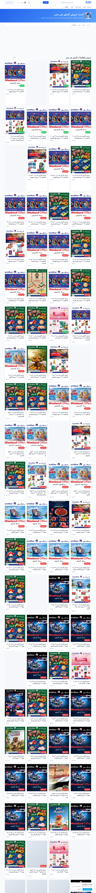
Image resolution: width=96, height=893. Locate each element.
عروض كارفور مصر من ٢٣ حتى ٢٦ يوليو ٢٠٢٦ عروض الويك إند (37, 531)
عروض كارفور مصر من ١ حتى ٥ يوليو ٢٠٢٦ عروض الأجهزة (82, 794)
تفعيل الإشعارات (87, 889)
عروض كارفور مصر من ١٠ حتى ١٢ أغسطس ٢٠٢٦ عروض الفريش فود (37, 336)
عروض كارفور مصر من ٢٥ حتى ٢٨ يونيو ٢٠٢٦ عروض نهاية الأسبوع (15, 833)
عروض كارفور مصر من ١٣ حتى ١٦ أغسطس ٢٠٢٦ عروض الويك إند (59, 260)
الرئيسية (89, 7)
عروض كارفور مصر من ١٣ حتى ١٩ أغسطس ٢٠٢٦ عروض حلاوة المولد (37, 299)
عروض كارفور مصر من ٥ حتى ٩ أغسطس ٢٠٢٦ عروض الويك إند (60, 413)
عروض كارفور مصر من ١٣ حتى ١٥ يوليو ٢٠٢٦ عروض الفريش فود (15, 645)
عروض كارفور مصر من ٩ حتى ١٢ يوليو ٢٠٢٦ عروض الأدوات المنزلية (81, 719)
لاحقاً (80, 889)
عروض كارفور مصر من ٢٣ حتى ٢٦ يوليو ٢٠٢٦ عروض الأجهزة (15, 531)
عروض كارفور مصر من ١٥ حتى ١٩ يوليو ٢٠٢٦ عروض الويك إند (37, 645)
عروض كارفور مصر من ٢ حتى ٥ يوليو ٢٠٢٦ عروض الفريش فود (38, 757)
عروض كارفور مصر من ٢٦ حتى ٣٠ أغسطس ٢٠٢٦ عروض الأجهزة (15, 90)
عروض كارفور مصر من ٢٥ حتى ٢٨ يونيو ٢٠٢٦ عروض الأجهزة (15, 794)
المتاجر (84, 7)
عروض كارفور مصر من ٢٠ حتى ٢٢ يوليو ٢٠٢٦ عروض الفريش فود (15, 568)
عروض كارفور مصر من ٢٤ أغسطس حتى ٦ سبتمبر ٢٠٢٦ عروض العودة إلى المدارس (16, 138)
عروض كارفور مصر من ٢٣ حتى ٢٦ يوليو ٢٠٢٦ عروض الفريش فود (15, 491)
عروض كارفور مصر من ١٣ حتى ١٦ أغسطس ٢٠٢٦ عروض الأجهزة (59, 299)
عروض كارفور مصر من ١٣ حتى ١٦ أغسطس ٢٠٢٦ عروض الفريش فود (81, 299)
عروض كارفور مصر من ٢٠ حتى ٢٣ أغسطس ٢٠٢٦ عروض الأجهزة (59, 176)
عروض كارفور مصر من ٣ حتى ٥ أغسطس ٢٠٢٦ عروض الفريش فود (37, 413)
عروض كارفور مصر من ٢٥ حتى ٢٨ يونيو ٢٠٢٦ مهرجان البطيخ (59, 833)
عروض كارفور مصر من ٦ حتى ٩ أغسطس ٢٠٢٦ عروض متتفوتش (60, 376)
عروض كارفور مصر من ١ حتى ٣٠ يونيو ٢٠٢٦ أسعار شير (59, 870)
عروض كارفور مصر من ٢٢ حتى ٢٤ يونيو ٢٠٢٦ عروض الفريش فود (15, 870)
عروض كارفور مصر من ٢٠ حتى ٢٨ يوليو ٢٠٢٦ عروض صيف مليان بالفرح (81, 606)
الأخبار (71, 7)
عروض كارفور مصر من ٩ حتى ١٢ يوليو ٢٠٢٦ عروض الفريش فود (59, 682)
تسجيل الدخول (9, 2)
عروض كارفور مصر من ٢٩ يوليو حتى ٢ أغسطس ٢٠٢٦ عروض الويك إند (59, 492)
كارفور (78, 25)
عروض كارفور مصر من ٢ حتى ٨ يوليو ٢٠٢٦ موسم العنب (16, 757)
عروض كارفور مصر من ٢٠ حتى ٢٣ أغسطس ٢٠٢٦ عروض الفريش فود (59, 223)
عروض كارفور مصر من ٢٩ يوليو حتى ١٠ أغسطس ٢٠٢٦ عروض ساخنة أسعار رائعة (38, 492)
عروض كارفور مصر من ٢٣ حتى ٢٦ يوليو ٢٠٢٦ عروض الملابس (59, 568)
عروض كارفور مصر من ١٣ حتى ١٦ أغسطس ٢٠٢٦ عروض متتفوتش (15, 260)
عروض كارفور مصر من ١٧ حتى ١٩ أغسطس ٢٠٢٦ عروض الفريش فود (81, 260)
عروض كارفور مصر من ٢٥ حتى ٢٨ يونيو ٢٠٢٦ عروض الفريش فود (37, 833)
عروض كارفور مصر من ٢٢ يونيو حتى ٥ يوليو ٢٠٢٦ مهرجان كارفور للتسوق (37, 871)
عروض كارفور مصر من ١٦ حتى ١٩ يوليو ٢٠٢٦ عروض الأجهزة (59, 605)
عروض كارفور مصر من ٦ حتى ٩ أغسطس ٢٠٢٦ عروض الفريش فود (15, 336)
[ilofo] (88, 2)
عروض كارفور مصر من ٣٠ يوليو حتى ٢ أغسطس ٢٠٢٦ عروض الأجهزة (82, 492)
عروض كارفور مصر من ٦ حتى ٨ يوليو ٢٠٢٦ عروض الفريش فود (38, 719)
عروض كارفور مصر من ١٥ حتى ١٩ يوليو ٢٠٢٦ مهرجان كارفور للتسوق (59, 645)
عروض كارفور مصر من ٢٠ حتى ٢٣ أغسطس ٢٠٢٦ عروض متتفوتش (37, 176)
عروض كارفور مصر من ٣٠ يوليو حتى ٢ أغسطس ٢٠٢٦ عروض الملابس (16, 453)
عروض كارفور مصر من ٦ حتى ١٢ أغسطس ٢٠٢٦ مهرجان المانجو (37, 376)
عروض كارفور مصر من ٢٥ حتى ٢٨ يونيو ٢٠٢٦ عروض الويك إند (37, 794)
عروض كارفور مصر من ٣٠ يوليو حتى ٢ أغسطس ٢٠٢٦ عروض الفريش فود (16, 414)
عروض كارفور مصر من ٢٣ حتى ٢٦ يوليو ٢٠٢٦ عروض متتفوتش (81, 531)
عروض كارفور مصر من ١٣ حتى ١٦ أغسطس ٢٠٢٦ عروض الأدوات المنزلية (37, 261)
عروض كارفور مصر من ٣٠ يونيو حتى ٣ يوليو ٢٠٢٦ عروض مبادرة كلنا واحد (59, 795)
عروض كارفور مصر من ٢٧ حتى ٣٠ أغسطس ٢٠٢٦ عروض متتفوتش (59, 90)
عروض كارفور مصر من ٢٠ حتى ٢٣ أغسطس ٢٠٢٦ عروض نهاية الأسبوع (81, 223)
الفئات (66, 7)
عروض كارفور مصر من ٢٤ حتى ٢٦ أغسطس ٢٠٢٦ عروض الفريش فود (81, 176)
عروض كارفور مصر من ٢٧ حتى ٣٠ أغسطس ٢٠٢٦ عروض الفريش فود (81, 90)
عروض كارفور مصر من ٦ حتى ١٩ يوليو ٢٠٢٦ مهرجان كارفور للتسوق (15, 719)
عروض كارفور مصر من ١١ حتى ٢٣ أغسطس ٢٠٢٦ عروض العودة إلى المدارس (81, 337)
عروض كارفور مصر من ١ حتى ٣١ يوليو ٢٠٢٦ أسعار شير (81, 682)
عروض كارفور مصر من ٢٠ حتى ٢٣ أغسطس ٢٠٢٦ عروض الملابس (37, 223)
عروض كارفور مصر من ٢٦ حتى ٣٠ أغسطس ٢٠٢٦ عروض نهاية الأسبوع (59, 137)
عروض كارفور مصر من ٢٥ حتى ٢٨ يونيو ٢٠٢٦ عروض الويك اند (81, 833)
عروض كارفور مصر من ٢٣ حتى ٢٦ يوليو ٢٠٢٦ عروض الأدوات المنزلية (81, 568)
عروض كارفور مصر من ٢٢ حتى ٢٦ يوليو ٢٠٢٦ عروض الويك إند (37, 568)
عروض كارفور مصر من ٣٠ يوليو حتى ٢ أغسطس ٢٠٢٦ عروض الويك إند (37, 453)
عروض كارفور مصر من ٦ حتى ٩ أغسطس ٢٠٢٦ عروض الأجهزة (16, 376)
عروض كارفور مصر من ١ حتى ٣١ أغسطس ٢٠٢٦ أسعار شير (59, 336)
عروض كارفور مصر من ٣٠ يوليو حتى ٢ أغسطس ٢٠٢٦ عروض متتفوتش (82, 453)
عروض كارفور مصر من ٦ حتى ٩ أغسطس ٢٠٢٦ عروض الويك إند (82, 413)
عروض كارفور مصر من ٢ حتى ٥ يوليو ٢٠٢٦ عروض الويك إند (60, 757)
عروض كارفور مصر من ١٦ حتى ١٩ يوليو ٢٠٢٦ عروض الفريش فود (15, 605)
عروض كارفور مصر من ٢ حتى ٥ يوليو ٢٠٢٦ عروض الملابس (82, 757)
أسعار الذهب (78, 7)
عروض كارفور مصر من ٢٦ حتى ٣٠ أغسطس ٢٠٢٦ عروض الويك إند (37, 137)
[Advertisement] (48, 39)
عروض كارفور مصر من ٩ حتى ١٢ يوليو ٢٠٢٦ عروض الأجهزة (59, 719)
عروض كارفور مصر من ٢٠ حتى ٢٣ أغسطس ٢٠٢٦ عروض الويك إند (15, 223)
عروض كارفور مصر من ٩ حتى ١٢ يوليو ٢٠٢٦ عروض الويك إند (37, 682)
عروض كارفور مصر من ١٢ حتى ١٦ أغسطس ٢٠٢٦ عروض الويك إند (15, 299)
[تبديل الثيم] (29, 2)
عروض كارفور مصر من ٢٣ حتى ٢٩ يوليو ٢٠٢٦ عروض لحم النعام (59, 531)
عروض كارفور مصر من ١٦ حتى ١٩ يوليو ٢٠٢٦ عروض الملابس (81, 645)
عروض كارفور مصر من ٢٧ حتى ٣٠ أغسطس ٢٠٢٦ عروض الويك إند (81, 137)
